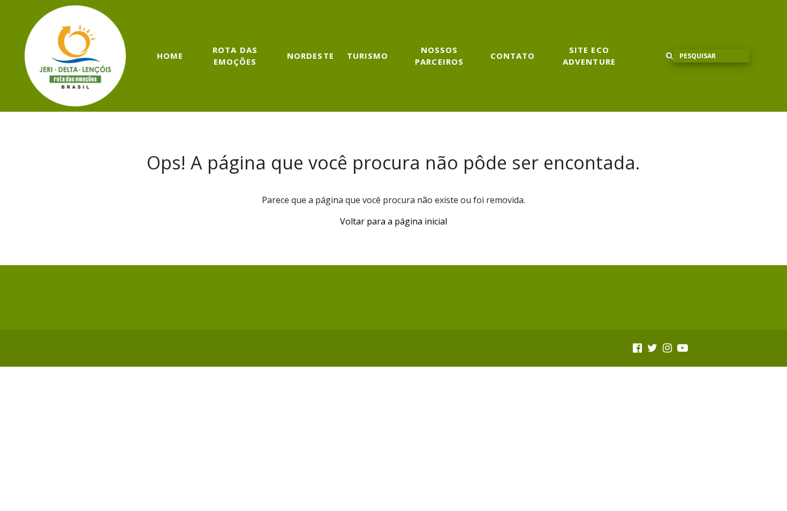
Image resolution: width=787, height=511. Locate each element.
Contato (512, 55)
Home (170, 55)
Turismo (368, 55)
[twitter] (652, 347)
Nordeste (310, 55)
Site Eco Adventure (589, 55)
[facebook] (637, 347)
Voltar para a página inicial (393, 221)
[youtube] (683, 347)
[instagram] (667, 347)
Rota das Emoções (235, 55)
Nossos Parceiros (439, 55)
